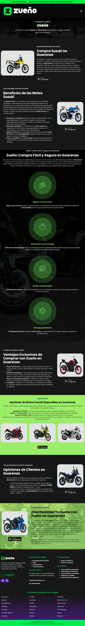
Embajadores (37, 565)
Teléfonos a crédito (68, 575)
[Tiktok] (3, 581)
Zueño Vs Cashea (67, 563)
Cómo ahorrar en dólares (70, 577)
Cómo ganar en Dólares (69, 571)
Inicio (34, 563)
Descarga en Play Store (40, 561)
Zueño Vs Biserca (67, 561)
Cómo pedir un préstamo (70, 569)
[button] (81, 10)
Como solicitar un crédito (70, 573)
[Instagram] (7, 581)
